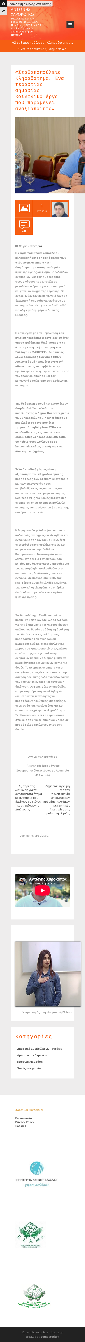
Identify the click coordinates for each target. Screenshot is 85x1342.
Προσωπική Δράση (30, 1061)
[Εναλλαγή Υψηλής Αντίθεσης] (3, 4)
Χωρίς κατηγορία (30, 246)
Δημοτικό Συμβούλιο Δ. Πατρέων (39, 1048)
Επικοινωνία (23, 1118)
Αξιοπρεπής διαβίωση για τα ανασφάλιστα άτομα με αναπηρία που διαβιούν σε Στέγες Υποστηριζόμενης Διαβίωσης (28, 797)
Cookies (20, 1125)
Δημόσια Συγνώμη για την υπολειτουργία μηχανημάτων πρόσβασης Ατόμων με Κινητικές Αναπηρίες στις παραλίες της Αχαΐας (56, 799)
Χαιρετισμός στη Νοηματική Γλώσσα (47, 1012)
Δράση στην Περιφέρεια (33, 1055)
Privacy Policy (24, 1121)
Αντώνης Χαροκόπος (23, 12)
